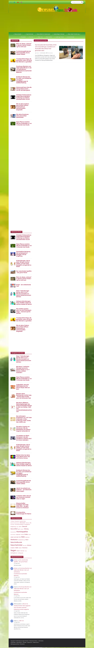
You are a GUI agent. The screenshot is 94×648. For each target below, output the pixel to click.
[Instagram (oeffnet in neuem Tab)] (21, 2)
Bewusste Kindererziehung (15, 522)
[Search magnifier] (82, 2)
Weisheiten (22, 550)
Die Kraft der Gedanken (19, 524)
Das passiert (13, 524)
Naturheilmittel (16, 545)
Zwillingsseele (20, 553)
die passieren (27, 524)
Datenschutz (35, 642)
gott (19, 529)
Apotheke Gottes (23, 521)
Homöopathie (22, 531)
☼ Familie (30, 37)
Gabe (17, 526)
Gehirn (20, 526)
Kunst (29, 534)
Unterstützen (19, 642)
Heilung (26, 529)
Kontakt (24, 642)
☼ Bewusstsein (17, 34)
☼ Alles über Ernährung (73, 34)
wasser (18, 550)
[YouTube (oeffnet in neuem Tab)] (18, 2)
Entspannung (13, 526)
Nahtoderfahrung (21, 539)
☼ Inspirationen (29, 34)
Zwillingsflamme (14, 553)
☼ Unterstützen (70, 37)
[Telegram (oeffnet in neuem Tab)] (15, 2)
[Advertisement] (47, 22)
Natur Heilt (24, 545)
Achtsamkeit (16, 521)
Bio (30, 522)
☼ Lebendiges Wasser (58, 34)
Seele (16, 547)
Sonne (20, 547)
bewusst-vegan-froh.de (23, 640)
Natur (26, 539)
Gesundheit (14, 529)
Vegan (13, 550)
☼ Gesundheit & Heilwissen (42, 34)
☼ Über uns (39, 37)
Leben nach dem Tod (16, 537)
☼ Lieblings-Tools (59, 37)
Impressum (29, 642)
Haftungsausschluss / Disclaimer (18, 644)
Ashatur (37, 52)
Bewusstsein (22, 522)
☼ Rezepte (23, 37)
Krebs (26, 534)
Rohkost (29, 545)
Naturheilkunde (16, 542)
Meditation (14, 539)
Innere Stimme (13, 534)
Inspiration (18, 534)
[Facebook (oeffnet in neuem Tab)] (12, 2)
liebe (23, 537)
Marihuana (27, 537)
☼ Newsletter (48, 37)
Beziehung (27, 522)
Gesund (24, 526)
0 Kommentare (50, 52)
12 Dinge (12, 521)
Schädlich (13, 547)
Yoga (26, 550)
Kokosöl (22, 534)
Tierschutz (24, 547)
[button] (22, 34)
